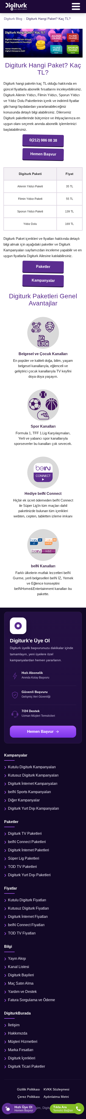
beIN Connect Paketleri (27, 842)
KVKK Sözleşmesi (56, 1089)
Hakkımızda (17, 1033)
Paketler (43, 267)
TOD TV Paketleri (22, 867)
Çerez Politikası (28, 1097)
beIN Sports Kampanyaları (29, 792)
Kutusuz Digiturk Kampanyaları (33, 775)
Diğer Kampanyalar (24, 800)
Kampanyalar (43, 280)
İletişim (13, 1025)
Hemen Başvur (43, 154)
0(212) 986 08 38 (43, 140)
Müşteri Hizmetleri (22, 1042)
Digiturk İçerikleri (21, 1058)
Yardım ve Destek (22, 992)
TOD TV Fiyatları (22, 933)
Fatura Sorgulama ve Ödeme (31, 1000)
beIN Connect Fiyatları (26, 925)
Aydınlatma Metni (56, 1097)
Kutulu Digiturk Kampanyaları (32, 767)
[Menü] (76, 6)
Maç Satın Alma (20, 983)
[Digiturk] (16, 6)
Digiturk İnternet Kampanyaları (32, 784)
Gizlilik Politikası (28, 1089)
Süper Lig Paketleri (23, 858)
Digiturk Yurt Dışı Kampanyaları (33, 808)
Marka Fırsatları (20, 1050)
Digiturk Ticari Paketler (26, 1066)
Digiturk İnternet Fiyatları (28, 917)
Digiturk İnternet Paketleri (28, 850)
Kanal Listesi (18, 967)
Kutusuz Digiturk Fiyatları (28, 908)
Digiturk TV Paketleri (25, 833)
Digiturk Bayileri (21, 975)
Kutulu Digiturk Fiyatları (27, 900)
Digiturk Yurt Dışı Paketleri (29, 875)
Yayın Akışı (17, 958)
